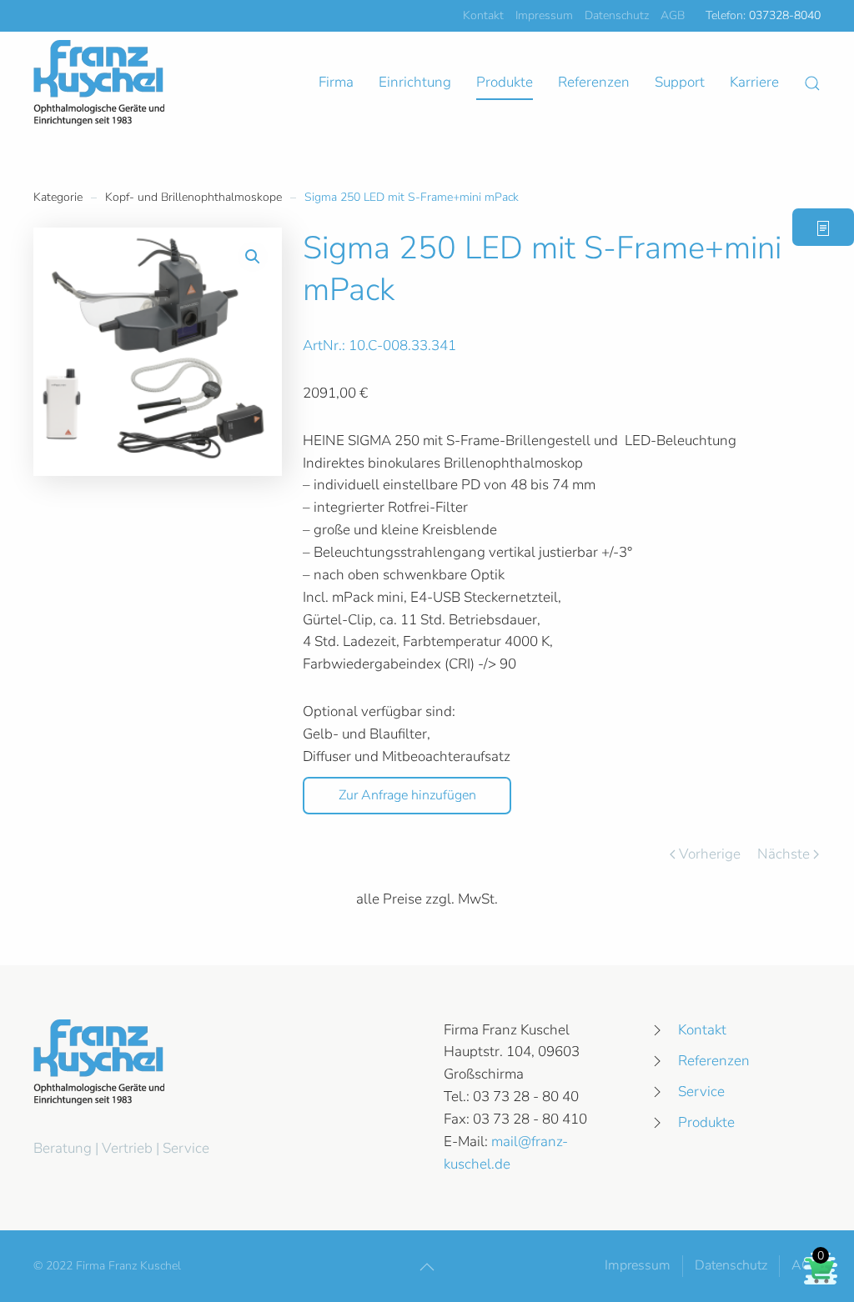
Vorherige (710, 854)
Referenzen (594, 82)
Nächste (783, 854)
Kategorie (58, 197)
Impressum (544, 15)
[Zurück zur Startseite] (98, 83)
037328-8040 (785, 15)
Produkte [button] (504, 82)
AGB (673, 15)
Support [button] (680, 82)
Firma (336, 82)
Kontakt (483, 15)
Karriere (754, 82)
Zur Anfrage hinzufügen (407, 795)
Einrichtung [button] (415, 82)
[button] (812, 83)
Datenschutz (617, 15)
